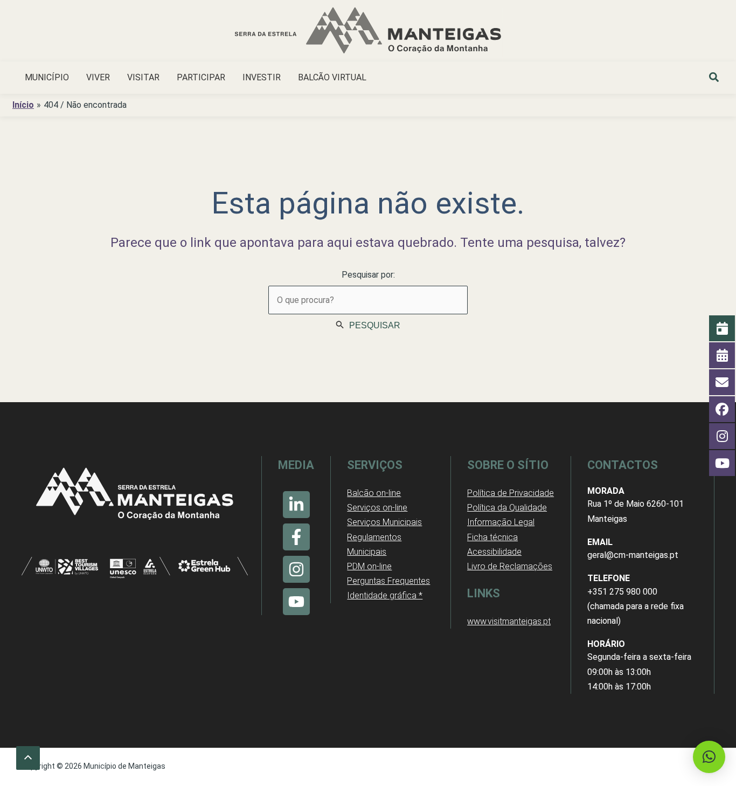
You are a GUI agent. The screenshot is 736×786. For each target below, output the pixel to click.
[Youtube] (296, 601)
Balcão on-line (374, 493)
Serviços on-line (377, 507)
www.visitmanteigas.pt (509, 621)
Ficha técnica (492, 537)
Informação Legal (500, 522)
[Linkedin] (296, 504)
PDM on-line (369, 566)
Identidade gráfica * (384, 595)
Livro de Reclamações (509, 566)
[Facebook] (296, 536)
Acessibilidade (494, 552)
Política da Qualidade (507, 507)
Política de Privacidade (510, 493)
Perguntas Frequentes (388, 581)
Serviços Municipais (384, 522)
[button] (714, 78)
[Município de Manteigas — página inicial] (368, 32)
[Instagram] (296, 569)
